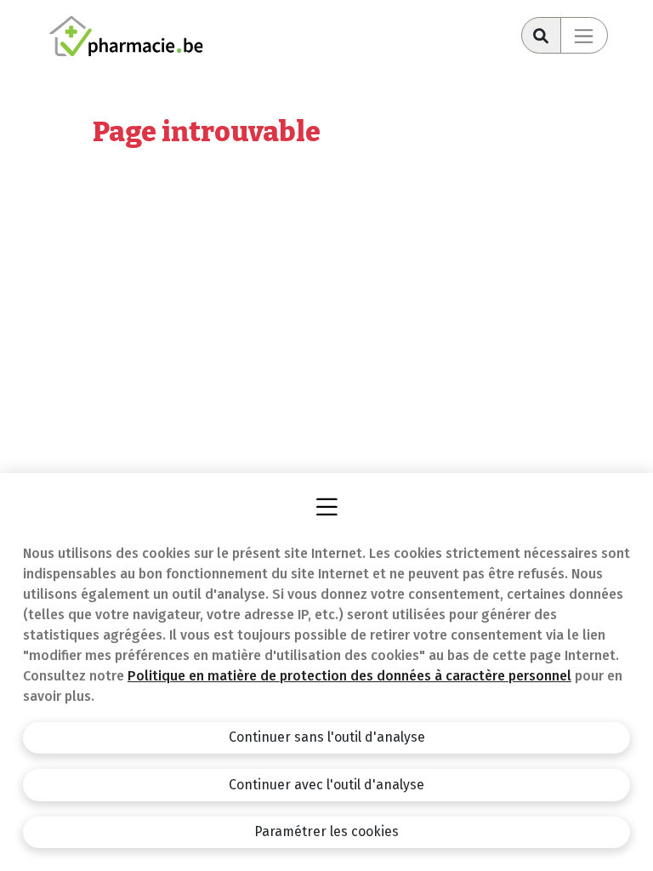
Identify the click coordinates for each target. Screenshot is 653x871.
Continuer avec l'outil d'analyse (326, 785)
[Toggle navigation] (584, 35)
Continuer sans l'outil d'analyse (327, 737)
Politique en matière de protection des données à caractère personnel (349, 676)
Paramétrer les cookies (326, 831)
